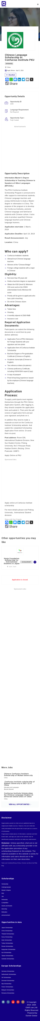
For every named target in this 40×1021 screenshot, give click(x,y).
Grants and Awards (7, 906)
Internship (4, 909)
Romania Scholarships (8, 993)
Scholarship (9, 63)
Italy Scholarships (6, 983)
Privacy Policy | (17, 863)
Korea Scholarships (7, 937)
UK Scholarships (6, 977)
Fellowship (5, 899)
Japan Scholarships (7, 927)
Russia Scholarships (7, 946)
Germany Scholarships (8, 971)
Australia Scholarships (8, 959)
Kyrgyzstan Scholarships (8, 949)
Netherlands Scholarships (9, 974)
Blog (3, 865)
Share (13, 83)
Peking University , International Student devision (19, 512)
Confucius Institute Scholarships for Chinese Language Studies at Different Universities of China (18, 794)
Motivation (4, 912)
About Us (31, 863)
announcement (6, 915)
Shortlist (11, 75)
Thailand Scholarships (8, 934)
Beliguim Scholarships (8, 990)
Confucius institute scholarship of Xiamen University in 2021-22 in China (19, 783)
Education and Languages (11, 787)
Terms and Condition (7, 863)
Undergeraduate (6, 887)
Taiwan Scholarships (7, 955)
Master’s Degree (6, 890)
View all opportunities (19, 804)
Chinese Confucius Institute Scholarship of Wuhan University (18, 774)
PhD (3, 893)
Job (3, 896)
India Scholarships (7, 940)
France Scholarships (7, 987)
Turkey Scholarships (7, 943)
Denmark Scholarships (8, 980)
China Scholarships (7, 930)
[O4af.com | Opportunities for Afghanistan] (11, 4)
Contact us (25, 863)
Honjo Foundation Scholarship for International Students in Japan (11, 561)
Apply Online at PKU (13, 455)
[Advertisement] (20, 148)
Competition (5, 902)
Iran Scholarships (6, 952)
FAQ (35, 863)
